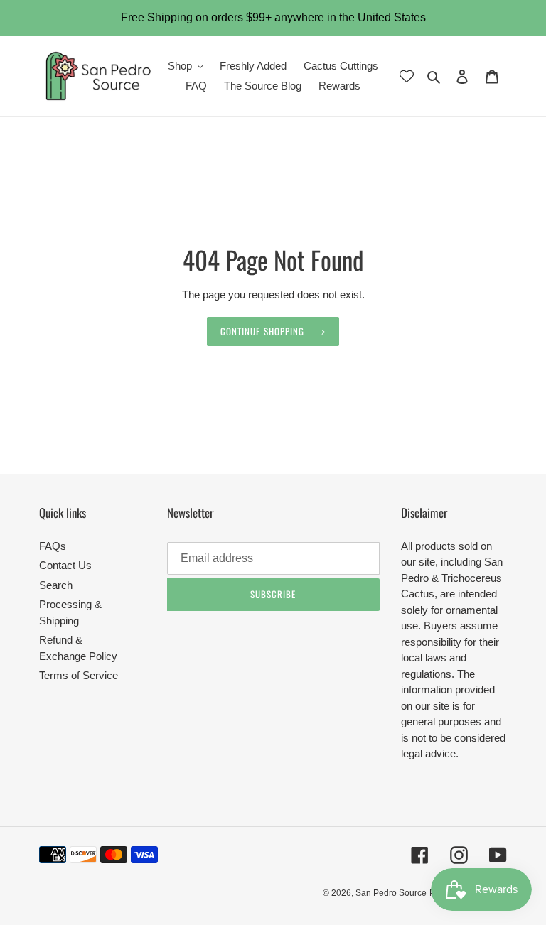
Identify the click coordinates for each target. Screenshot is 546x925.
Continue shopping (262, 331)
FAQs (52, 546)
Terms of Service (78, 675)
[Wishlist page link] (407, 76)
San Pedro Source (391, 893)
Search (56, 585)
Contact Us (65, 565)
